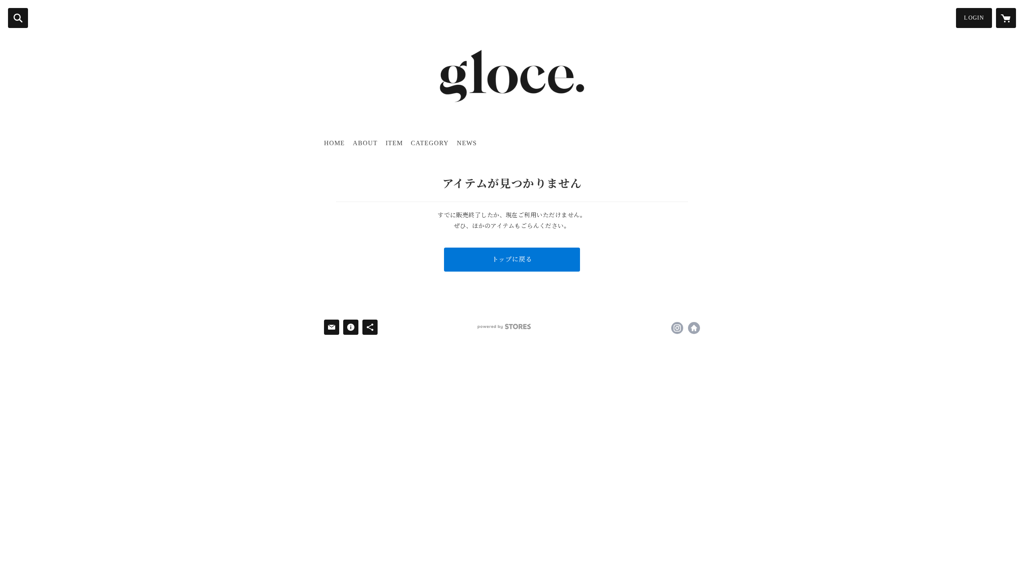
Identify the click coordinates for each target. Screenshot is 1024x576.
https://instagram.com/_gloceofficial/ (677, 328)
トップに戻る (512, 259)
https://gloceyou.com (694, 328)
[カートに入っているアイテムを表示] (1006, 18)
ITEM (394, 143)
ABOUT (365, 143)
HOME (334, 143)
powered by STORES (504, 327)
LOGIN (974, 18)
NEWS (467, 143)
